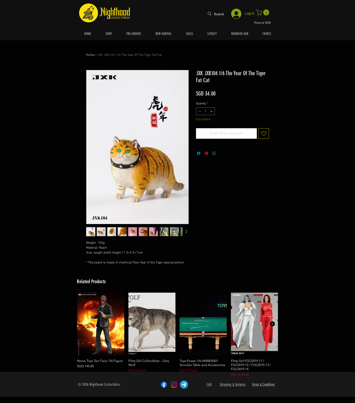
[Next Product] (272, 323)
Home (90, 55)
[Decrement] (199, 111)
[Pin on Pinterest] (206, 153)
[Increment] (211, 111)
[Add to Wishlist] (263, 133)
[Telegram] (184, 385)
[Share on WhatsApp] (214, 153)
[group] (177, 334)
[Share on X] (222, 153)
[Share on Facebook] (198, 153)
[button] (263, 12)
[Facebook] (164, 385)
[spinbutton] (205, 111)
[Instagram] (174, 385)
